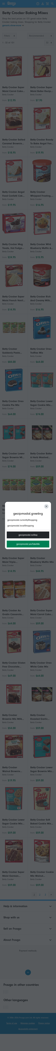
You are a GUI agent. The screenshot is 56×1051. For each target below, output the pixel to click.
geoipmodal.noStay (28, 535)
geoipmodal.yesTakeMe (28, 544)
